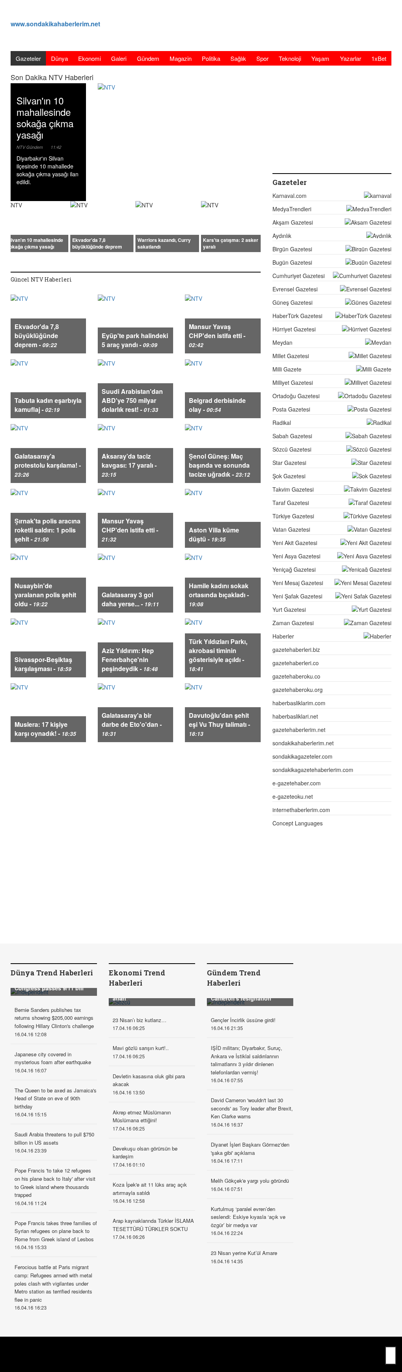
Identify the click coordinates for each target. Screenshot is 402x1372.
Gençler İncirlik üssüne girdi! (243, 1020)
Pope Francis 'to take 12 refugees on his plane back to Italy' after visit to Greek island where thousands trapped (55, 1182)
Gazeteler (28, 58)
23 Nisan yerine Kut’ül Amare (244, 1253)
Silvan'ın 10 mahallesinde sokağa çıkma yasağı (44, 117)
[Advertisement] (248, 25)
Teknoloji (290, 58)
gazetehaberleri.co (295, 663)
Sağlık (238, 58)
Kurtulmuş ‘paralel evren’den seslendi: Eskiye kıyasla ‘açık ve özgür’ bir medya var (248, 1217)
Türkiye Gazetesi (293, 516)
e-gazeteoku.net (292, 796)
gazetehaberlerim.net (298, 730)
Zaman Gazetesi (293, 623)
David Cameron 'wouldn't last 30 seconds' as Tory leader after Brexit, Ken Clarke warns (252, 1108)
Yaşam (320, 58)
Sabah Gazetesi (292, 436)
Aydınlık (281, 236)
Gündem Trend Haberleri (234, 978)
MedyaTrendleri (291, 209)
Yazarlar (350, 58)
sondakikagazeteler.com (302, 756)
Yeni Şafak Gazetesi (297, 596)
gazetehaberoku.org (297, 689)
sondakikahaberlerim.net (303, 743)
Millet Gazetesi (290, 356)
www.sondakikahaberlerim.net (55, 23)
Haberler (283, 636)
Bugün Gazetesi (292, 262)
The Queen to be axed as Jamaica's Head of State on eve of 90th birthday (56, 1098)
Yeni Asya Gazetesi (296, 556)
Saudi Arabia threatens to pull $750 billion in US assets (54, 1138)
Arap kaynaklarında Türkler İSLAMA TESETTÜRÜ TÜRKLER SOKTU (153, 1225)
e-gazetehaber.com (296, 783)
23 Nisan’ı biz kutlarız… (139, 1020)
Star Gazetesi (289, 462)
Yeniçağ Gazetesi (294, 569)
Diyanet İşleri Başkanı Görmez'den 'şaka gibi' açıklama (250, 1148)
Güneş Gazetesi (292, 302)
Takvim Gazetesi (293, 489)
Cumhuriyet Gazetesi (298, 276)
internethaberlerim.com (301, 810)
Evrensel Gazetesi (295, 289)
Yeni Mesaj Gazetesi (297, 583)
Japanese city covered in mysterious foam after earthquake (53, 1058)
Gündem (148, 58)
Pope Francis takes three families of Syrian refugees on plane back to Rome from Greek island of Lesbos (56, 1231)
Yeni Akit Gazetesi (294, 543)
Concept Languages (297, 823)
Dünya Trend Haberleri (52, 972)
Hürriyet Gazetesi (294, 329)
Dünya (59, 58)
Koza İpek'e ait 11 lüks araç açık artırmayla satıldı (150, 1188)
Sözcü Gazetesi (291, 449)
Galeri (118, 58)
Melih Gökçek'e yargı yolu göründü (250, 1180)
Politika (211, 58)
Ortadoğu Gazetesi (296, 396)
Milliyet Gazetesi (292, 382)
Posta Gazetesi (291, 409)
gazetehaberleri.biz (296, 649)
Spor (262, 58)
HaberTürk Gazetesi (297, 316)
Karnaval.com (289, 195)
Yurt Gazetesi (289, 609)
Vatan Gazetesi (291, 529)
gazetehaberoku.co (296, 676)
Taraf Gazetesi (290, 503)
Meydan (282, 342)
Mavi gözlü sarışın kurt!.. (141, 1048)
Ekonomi (89, 58)
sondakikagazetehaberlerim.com (312, 770)
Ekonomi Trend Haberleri (137, 978)
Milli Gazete (287, 369)
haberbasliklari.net (295, 716)
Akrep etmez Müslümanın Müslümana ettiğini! (142, 1116)
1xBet (378, 58)
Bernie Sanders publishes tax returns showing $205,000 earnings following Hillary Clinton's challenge (54, 1018)
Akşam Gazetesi (292, 222)
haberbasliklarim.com (298, 703)
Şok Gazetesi (288, 476)
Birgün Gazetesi (292, 249)
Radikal (281, 422)
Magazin (181, 58)
